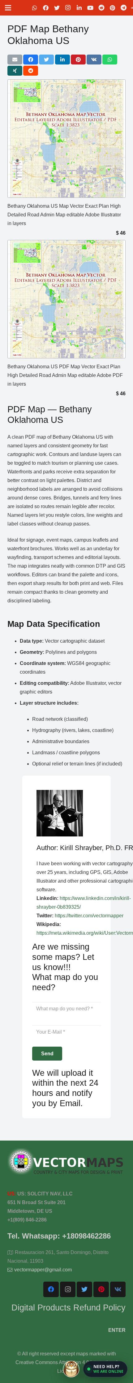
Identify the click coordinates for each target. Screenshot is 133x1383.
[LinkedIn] (79, 7)
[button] (105, 1369)
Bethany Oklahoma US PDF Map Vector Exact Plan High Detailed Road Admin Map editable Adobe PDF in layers (65, 375)
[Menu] (8, 8)
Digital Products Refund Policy (68, 1307)
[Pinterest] (112, 7)
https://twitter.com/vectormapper (89, 915)
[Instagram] (68, 7)
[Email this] (14, 59)
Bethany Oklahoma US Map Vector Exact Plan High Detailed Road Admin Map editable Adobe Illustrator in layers (64, 214)
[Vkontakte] (118, 1289)
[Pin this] (78, 59)
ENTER (117, 1330)
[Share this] (30, 59)
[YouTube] (90, 7)
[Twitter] (56, 7)
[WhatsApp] (34, 7)
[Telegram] (123, 7)
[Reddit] (101, 7)
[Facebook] (45, 7)
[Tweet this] (46, 59)
